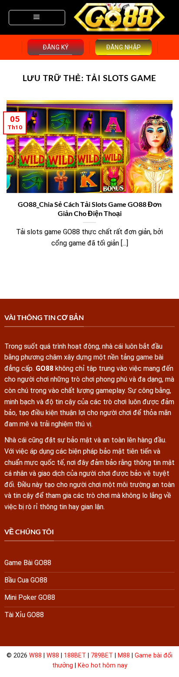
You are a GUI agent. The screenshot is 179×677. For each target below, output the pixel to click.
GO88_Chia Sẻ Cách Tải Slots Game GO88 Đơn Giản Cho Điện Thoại (90, 208)
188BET (75, 655)
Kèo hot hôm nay (102, 665)
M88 (124, 655)
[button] (37, 17)
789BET (102, 655)
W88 (35, 655)
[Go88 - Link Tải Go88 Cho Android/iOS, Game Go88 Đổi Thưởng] (120, 17)
